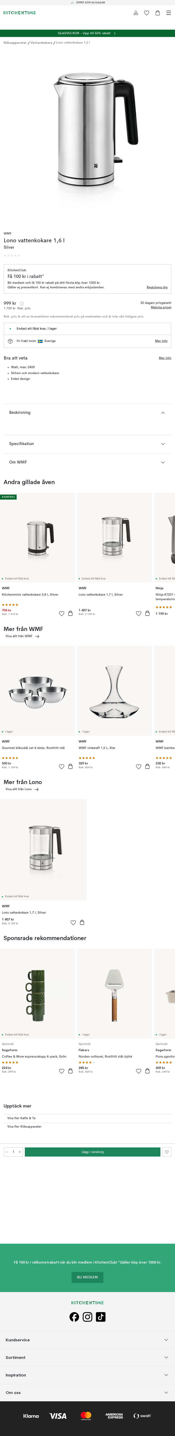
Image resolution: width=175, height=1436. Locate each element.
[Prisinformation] (22, 304)
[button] (12, 255)
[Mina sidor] (135, 12)
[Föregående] (8, 137)
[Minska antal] (7, 1152)
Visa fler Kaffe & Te (21, 1118)
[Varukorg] (157, 12)
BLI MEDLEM (87, 1278)
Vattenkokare (41, 43)
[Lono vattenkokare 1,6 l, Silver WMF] (87, 136)
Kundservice (18, 1339)
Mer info (161, 341)
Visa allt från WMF (18, 636)
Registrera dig (157, 287)
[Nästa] (166, 137)
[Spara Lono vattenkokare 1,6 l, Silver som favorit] (166, 1152)
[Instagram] (87, 1317)
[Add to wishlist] (61, 613)
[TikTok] (100, 1317)
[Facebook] (74, 1317)
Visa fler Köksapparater (24, 1126)
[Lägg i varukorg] (70, 613)
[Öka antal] (20, 1152)
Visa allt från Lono (18, 789)
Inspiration (16, 1375)
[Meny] (168, 12)
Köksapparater (15, 43)
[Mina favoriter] (146, 12)
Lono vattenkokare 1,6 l (73, 42)
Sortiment (16, 1357)
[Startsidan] (20, 12)
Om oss (13, 1392)
